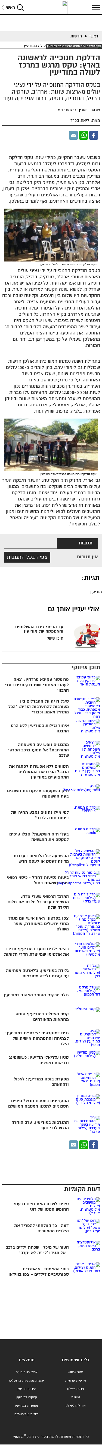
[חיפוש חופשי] (20, 7)
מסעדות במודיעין (26, 1405)
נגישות (75, 1397)
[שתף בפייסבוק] (93, 135)
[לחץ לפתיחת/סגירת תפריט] (95, 7)
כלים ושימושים (75, 1360)
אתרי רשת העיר (26, 1372)
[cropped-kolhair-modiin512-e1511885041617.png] (51, 7)
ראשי (10, 7)
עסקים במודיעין (26, 1397)
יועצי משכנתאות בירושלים (26, 1380)
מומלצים (27, 1360)
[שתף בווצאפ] (83, 135)
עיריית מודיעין (26, 1389)
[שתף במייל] (73, 135)
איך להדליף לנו (75, 1405)
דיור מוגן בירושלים (26, 1414)
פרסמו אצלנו (75, 1389)
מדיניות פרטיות (75, 1380)
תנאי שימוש (75, 1372)
